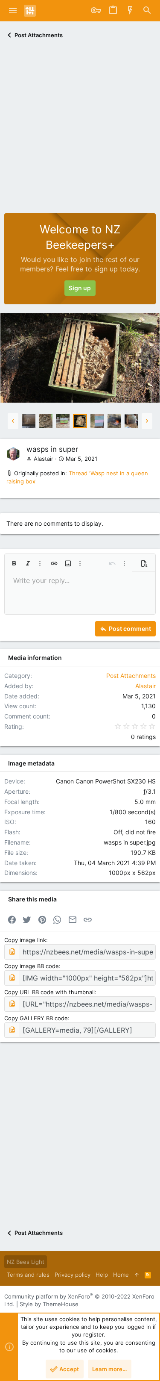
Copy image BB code (31, 966)
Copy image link (25, 939)
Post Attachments (131, 675)
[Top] (136, 1274)
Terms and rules (28, 1274)
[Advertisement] (80, 129)
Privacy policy (72, 1274)
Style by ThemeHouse (49, 1304)
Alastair (43, 458)
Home (121, 1274)
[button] (13, 10)
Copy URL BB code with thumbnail (49, 992)
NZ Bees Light (25, 1261)
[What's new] (130, 11)
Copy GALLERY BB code (36, 1018)
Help (102, 1274)
